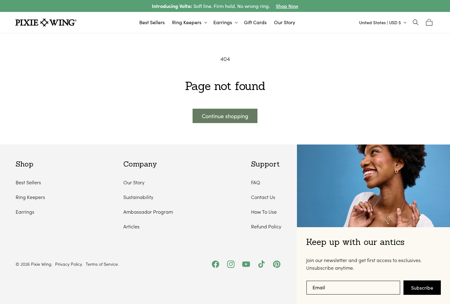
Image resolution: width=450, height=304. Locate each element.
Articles (131, 226)
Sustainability (138, 197)
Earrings (25, 211)
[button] (189, 22)
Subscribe (422, 287)
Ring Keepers (30, 197)
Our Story (133, 182)
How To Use (264, 211)
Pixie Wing (41, 264)
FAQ (255, 182)
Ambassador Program (148, 211)
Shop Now (287, 6)
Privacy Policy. (69, 264)
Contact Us (263, 197)
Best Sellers (28, 182)
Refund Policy (266, 226)
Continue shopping (225, 116)
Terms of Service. (102, 264)
